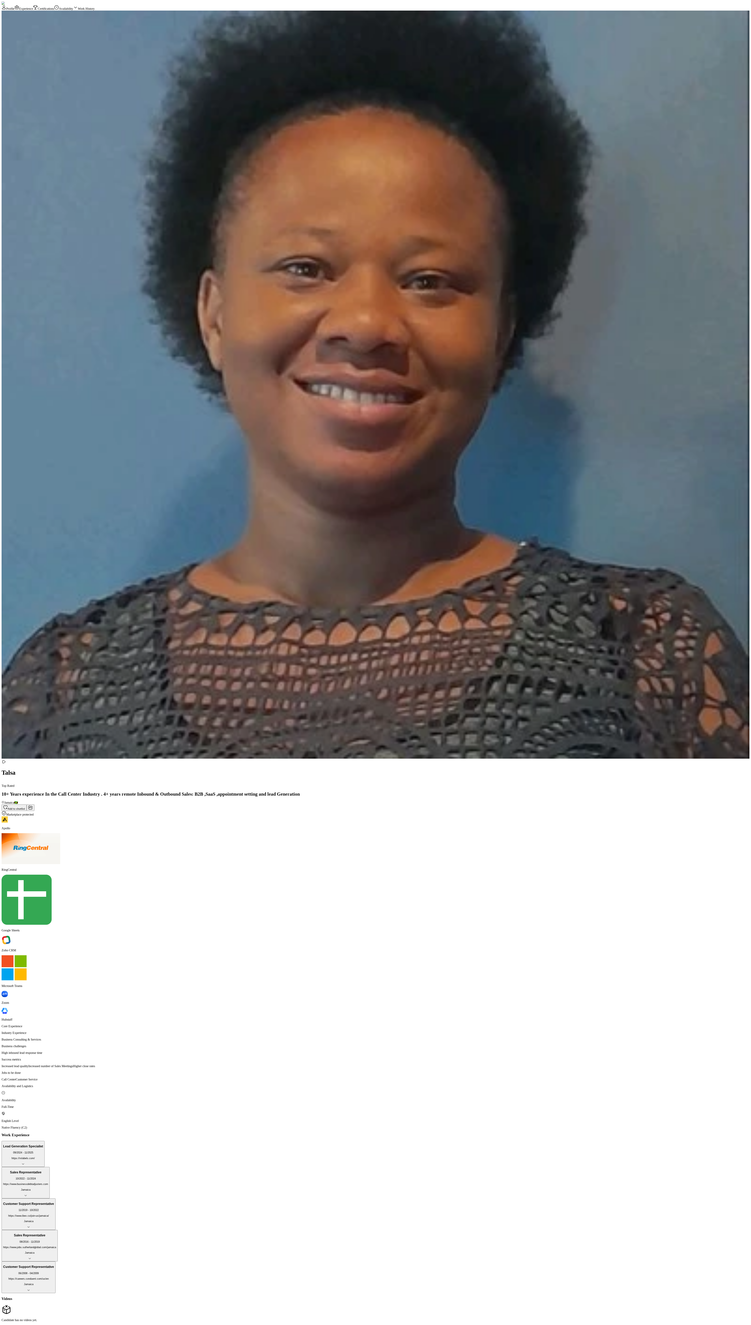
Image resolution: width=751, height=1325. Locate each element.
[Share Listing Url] (30, 807)
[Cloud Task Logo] (14, 3)
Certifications (46, 8)
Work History (86, 8)
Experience (26, 8)
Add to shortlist (16, 808)
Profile (10, 8)
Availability (66, 8)
